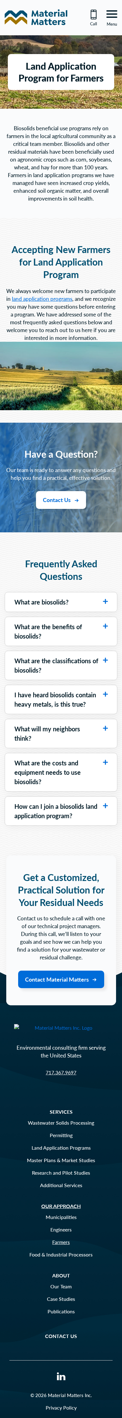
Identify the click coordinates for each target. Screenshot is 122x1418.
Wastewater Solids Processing (61, 1122)
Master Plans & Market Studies (61, 1160)
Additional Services (61, 1185)
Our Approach (61, 1206)
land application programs (42, 298)
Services (61, 1111)
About (61, 1275)
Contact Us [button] (57, 500)
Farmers (61, 1242)
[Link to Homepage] (36, 29)
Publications (61, 1311)
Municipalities (61, 1217)
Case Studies (61, 1298)
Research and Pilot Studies (61, 1172)
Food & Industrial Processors (61, 1254)
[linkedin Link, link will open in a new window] (61, 1377)
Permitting (61, 1135)
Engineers (61, 1229)
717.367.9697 (61, 1072)
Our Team (61, 1286)
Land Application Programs (61, 1147)
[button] (105, 601)
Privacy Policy (61, 1407)
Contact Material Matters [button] (57, 979)
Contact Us (61, 1336)
